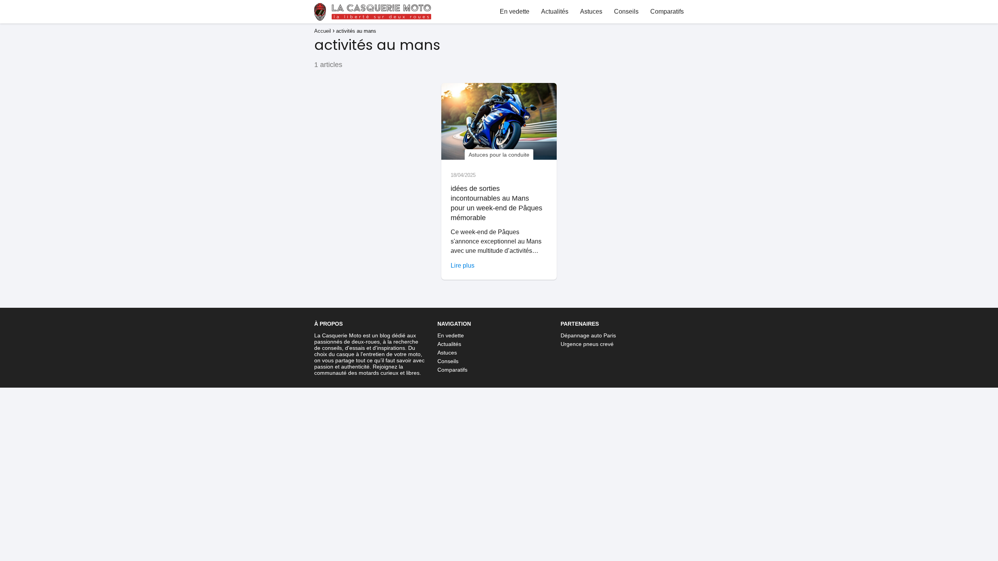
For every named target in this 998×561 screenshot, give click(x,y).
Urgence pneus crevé (587, 344)
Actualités (554, 11)
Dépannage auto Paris (588, 335)
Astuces (591, 11)
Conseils (626, 11)
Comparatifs (667, 11)
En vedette (514, 11)
